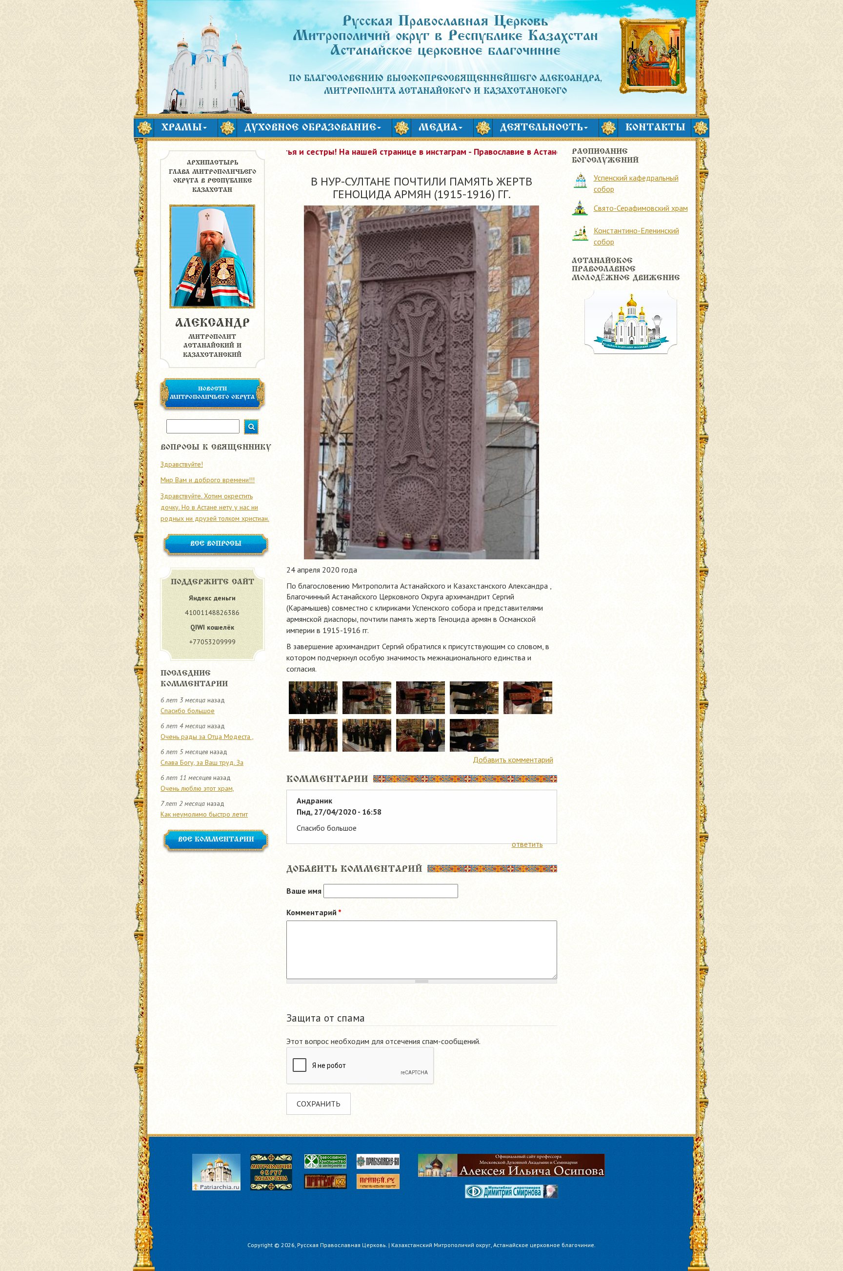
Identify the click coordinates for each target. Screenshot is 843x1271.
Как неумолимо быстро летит (204, 814)
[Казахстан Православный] (330, 1183)
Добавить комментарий (513, 759)
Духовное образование (310, 128)
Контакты (655, 128)
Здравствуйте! (182, 464)
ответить (527, 844)
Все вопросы (215, 544)
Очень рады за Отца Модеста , (207, 736)
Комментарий (313, 912)
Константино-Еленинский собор (636, 236)
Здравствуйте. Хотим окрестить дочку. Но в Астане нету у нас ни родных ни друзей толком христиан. (215, 507)
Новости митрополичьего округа (212, 393)
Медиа (438, 128)
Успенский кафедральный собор (636, 183)
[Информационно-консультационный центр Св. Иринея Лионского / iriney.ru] (383, 1183)
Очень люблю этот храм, (197, 788)
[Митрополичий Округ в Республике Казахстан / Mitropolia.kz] (276, 1171)
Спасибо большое (188, 710)
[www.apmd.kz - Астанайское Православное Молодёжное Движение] (630, 321)
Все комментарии (216, 840)
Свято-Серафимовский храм (641, 208)
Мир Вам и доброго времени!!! (208, 479)
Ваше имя (303, 891)
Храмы (181, 128)
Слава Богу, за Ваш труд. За (202, 762)
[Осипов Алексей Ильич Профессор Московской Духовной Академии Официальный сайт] (511, 1165)
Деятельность (541, 128)
